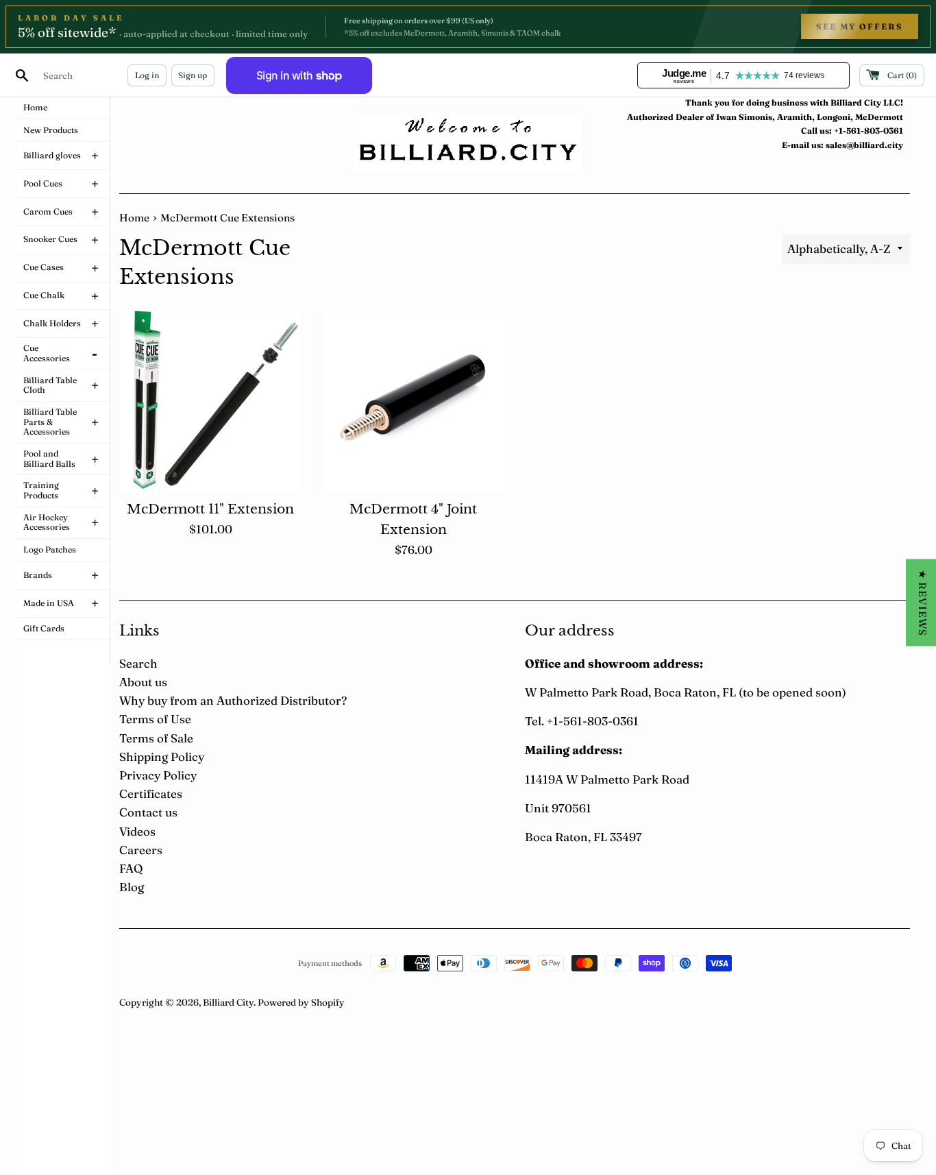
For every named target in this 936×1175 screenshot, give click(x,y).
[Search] (22, 75)
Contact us (148, 812)
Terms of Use (155, 719)
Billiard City (228, 1002)
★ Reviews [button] (922, 603)
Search (138, 663)
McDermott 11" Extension (210, 509)
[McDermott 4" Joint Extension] (413, 401)
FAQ (131, 868)
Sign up (192, 75)
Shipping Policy (161, 756)
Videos (137, 831)
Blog (131, 887)
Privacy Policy (158, 775)
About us (143, 682)
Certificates (150, 793)
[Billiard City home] (468, 143)
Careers (140, 850)
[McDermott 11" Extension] (210, 401)
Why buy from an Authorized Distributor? (233, 700)
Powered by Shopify (301, 1002)
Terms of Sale (156, 738)
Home (134, 217)
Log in (147, 75)
